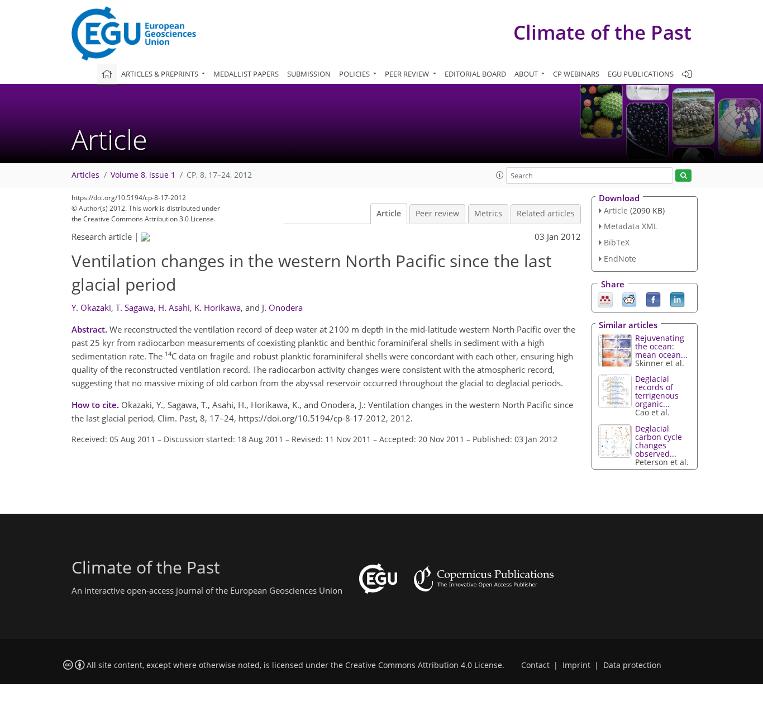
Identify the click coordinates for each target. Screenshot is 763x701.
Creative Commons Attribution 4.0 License (423, 665)
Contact (535, 665)
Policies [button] (355, 74)
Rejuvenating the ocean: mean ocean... (661, 346)
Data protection (632, 665)
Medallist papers (246, 74)
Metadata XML (630, 226)
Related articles (546, 214)
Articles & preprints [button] (160, 74)
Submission (309, 74)
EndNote (620, 258)
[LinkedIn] (677, 298)
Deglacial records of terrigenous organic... (657, 391)
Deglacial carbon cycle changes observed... (658, 441)
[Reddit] (629, 298)
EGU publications (641, 74)
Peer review (437, 214)
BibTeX (617, 242)
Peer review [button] (408, 74)
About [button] (527, 74)
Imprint (576, 665)
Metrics (488, 214)
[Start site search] (683, 175)
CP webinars (576, 74)
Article (388, 214)
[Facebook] (653, 298)
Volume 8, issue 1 (143, 175)
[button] (500, 175)
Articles (85, 175)
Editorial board (475, 74)
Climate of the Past (602, 32)
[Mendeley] (605, 298)
